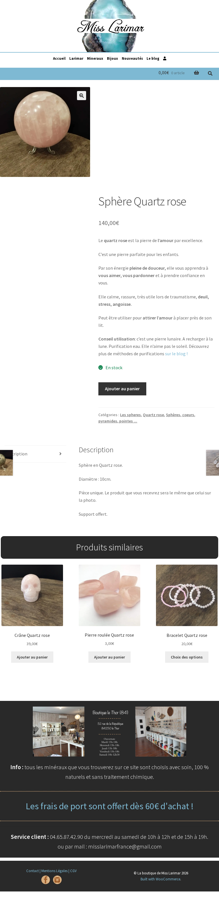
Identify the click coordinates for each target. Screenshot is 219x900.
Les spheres (130, 414)
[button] (81, 95)
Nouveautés (132, 58)
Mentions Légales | (55, 870)
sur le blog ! (176, 353)
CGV (73, 870)
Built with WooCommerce (160, 879)
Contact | (33, 870)
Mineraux (95, 58)
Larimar (76, 58)
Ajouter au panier (122, 388)
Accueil (59, 58)
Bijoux (112, 58)
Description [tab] (16, 454)
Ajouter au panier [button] (32, 657)
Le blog (153, 58)
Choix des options (187, 657)
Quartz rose (153, 414)
